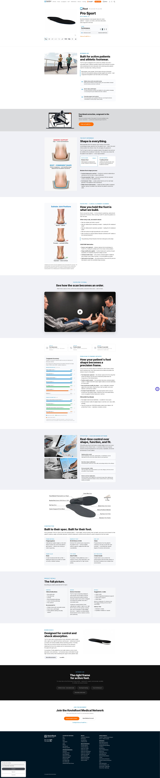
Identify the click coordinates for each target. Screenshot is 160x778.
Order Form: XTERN (84, 748)
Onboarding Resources (103, 744)
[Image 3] (52, 39)
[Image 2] (49, 39)
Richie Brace (83, 738)
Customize (13, 775)
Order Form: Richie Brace (86, 751)
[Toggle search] (114, 1)
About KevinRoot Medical (104, 756)
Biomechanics (102, 748)
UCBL (64, 743)
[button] (80, 312)
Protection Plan (66, 759)
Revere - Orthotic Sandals (104, 738)
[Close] (25, 762)
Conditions (101, 747)
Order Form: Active (84, 750)
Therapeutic (65, 741)
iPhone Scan (101, 751)
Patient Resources (102, 754)
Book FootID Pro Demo (71, 718)
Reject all (13, 772)
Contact (100, 757)
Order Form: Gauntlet (85, 754)
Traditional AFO (84, 741)
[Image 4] (55, 39)
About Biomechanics (51, 657)
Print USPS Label (66, 762)
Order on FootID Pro (85, 36)
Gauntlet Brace (84, 740)
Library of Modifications (103, 750)
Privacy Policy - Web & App (104, 766)
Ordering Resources (103, 753)
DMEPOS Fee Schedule (85, 757)
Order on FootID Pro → (86, 124)
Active (64, 738)
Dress (64, 740)
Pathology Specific (66, 747)
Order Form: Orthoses (67, 756)
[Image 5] (59, 39)
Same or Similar (84, 760)
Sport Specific (65, 746)
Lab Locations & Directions (104, 759)
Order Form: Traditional (85, 753)
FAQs (100, 762)
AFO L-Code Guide (84, 756)
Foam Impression (66, 754)
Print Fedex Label (66, 760)
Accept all (13, 769)
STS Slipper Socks (66, 753)
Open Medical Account (88, 718)
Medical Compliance (85, 759)
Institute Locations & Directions (105, 760)
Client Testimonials (103, 763)
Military (64, 744)
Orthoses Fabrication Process (68, 763)
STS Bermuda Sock (84, 747)
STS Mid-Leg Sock (84, 745)
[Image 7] (65, 39)
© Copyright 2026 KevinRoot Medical (50, 774)
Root (63, 737)
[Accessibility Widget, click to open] (157, 389)
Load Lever (65, 751)
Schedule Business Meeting (104, 745)
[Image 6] (62, 39)
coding (97, 602)
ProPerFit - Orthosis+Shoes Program (106, 737)
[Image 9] (72, 39)
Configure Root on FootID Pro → (80, 722)
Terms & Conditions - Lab (104, 765)
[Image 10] (75, 39)
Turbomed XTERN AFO (85, 737)
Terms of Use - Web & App (104, 768)
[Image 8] (69, 39)
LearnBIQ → (62, 657)
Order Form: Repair (66, 757)
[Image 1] (45, 39)
